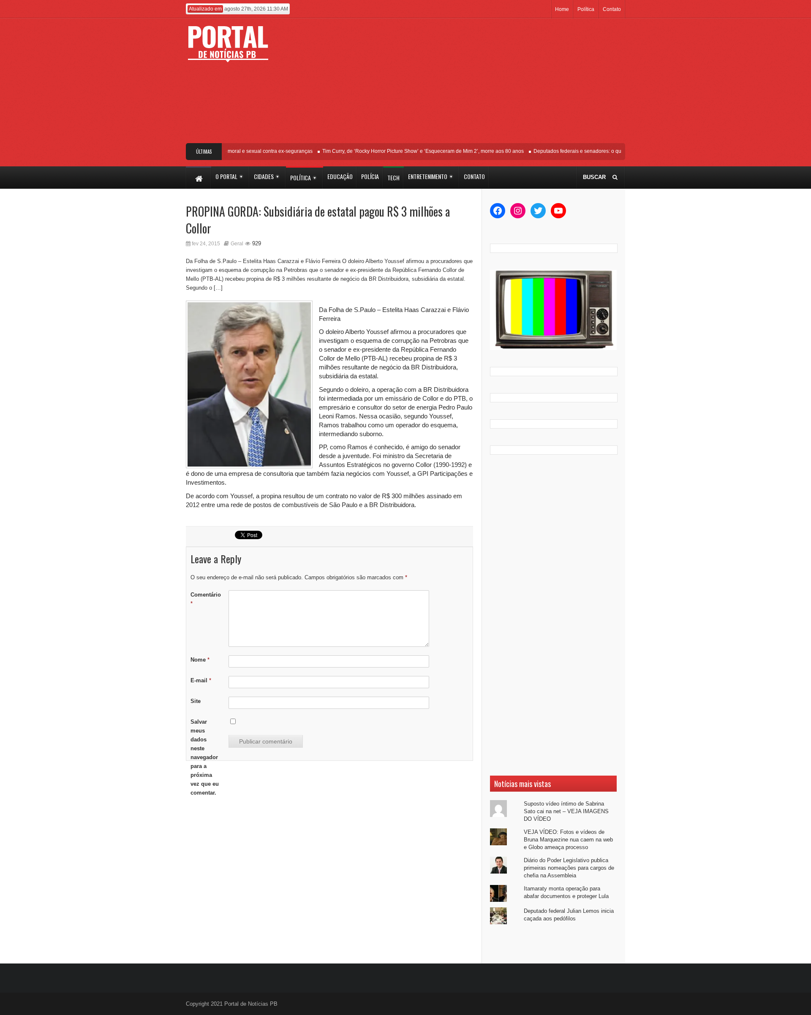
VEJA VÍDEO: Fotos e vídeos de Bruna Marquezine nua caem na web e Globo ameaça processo (568, 839)
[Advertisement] (467, 84)
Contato (612, 9)
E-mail (201, 680)
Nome (200, 660)
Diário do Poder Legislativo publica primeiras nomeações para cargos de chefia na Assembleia (569, 868)
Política (585, 9)
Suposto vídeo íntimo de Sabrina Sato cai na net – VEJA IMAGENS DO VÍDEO (566, 811)
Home (562, 9)
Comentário (206, 599)
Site (196, 701)
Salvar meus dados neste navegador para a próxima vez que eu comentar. (205, 757)
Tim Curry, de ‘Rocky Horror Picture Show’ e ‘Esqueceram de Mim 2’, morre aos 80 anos (413, 151)
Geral (237, 244)
